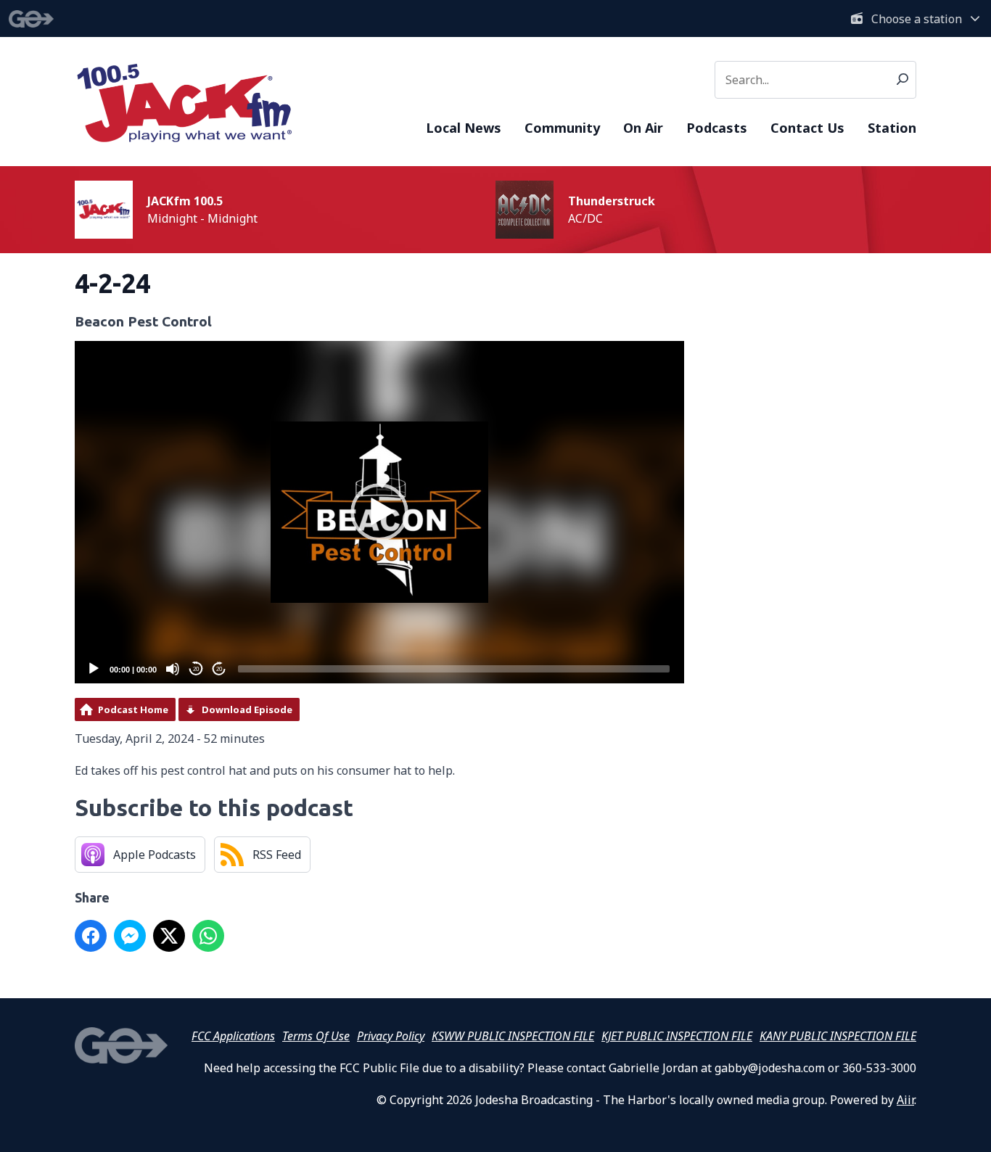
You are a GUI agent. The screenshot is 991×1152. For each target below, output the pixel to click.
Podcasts (716, 127)
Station (892, 127)
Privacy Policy (390, 1036)
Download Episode (247, 709)
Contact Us (807, 127)
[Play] (93, 669)
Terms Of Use (316, 1036)
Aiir (905, 1100)
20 (196, 669)
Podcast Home (133, 709)
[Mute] (172, 669)
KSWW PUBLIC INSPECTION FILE (513, 1036)
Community (562, 127)
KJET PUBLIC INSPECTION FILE (676, 1036)
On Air (643, 127)
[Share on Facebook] (91, 936)
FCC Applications (233, 1036)
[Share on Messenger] (130, 936)
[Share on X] (169, 936)
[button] (379, 512)
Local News (463, 127)
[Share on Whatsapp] (208, 936)
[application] (379, 512)
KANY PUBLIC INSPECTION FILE (838, 1036)
